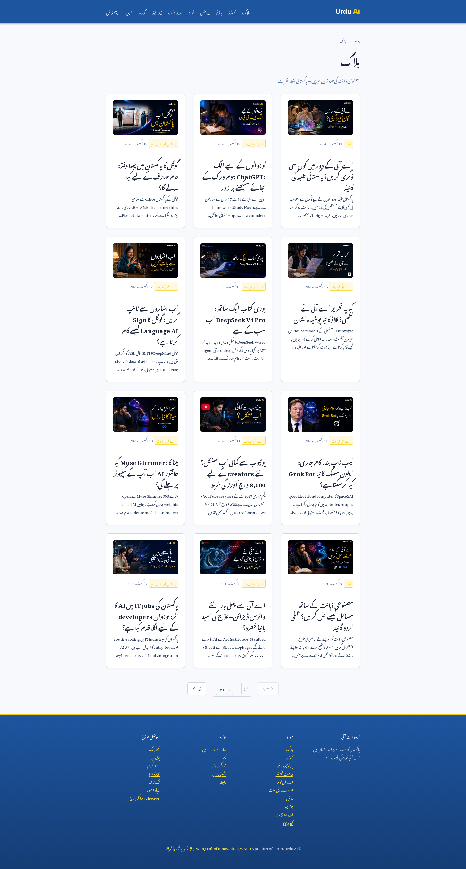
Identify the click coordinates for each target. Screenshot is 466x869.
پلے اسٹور (153, 789)
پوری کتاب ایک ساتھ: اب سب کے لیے (236, 318)
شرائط (168, 847)
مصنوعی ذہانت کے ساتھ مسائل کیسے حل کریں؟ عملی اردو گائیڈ (322, 615)
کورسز (142, 12)
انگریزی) (145, 797)
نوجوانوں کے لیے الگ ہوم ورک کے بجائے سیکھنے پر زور (234, 175)
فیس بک (154, 748)
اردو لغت (175, 12)
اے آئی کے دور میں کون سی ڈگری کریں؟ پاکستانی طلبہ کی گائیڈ (321, 175)
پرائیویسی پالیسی (184, 847)
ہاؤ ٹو (219, 12)
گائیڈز (232, 12)
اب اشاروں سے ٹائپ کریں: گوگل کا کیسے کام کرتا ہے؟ (150, 324)
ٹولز (191, 12)
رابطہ (223, 781)
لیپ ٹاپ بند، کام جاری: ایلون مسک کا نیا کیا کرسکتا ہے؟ (321, 472)
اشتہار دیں (219, 773)
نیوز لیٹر (157, 12)
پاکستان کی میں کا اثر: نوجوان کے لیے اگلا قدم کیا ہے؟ (146, 615)
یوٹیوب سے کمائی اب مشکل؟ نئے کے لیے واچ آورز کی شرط (233, 472)
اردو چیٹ (284, 814)
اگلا (199, 688)
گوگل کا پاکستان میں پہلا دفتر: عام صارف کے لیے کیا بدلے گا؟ (148, 175)
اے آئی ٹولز (285, 781)
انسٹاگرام (153, 765)
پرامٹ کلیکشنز (284, 773)
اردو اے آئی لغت (281, 789)
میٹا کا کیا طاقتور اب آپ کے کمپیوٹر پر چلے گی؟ (146, 472)
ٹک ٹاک (154, 781)
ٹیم (224, 757)
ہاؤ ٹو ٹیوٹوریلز (285, 765)
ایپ (128, 12)
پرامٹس (204, 12)
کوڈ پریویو (288, 822)
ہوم (357, 40)
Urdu (347, 12)
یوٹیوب (155, 757)
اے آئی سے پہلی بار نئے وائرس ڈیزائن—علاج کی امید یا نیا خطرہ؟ (233, 615)
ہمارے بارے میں (214, 748)
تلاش (110, 12)
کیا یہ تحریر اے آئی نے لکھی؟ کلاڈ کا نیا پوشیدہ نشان (323, 313)
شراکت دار (219, 765)
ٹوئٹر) (154, 773)
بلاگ (246, 12)
